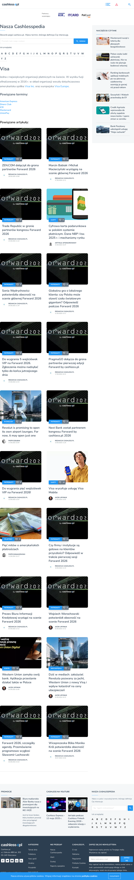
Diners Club (5, 104)
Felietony (8, 539)
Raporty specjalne (57, 866)
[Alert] (117, 4)
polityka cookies (89, 876)
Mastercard (5, 110)
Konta (7, 668)
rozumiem (114, 876)
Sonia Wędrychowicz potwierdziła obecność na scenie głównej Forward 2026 (21, 294)
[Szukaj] (130, 4)
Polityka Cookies (79, 863)
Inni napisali (56, 668)
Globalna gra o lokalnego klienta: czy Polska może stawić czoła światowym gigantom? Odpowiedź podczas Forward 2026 (65, 298)
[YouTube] (12, 860)
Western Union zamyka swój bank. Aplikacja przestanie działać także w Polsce (21, 678)
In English (8, 422)
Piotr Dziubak (14, 441)
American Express (8, 101)
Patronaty (8, 159)
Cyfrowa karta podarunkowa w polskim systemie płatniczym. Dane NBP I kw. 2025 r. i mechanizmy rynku (67, 232)
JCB (2, 107)
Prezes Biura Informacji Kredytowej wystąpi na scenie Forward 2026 (21, 618)
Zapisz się (126, 859)
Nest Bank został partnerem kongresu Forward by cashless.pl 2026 (67, 432)
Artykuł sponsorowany (65, 243)
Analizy (31, 863)
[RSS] (21, 860)
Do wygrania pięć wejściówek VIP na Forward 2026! (21, 490)
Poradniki (32, 867)
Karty (53, 220)
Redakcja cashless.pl (18, 174)
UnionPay (4, 113)
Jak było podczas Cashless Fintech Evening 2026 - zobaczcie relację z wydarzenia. (76, 821)
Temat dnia (32, 849)
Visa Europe (62, 86)
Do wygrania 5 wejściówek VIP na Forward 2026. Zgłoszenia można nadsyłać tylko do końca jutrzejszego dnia (20, 367)
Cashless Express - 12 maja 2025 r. (55, 817)
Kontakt (75, 867)
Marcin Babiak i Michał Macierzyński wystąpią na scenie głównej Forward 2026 (68, 169)
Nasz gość (32, 858)
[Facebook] (3, 860)
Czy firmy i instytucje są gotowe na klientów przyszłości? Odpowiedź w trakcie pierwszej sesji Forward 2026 (66, 553)
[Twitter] (7, 860)
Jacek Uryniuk (61, 497)
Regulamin (76, 858)
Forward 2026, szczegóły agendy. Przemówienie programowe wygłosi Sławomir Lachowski (18, 749)
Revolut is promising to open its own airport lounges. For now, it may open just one (21, 432)
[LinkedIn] (16, 860)
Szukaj (52, 861)
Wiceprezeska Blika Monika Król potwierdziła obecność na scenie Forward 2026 (67, 747)
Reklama (75, 854)
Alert (52, 857)
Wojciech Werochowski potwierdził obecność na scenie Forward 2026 (64, 618)
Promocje (6, 791)
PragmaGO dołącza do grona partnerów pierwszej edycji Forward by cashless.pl (67, 363)
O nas (74, 849)
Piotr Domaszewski (16, 554)
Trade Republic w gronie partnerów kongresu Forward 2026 (21, 230)
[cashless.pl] (10, 4)
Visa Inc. (30, 86)
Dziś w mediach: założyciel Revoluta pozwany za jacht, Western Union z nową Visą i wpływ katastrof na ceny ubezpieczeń (68, 682)
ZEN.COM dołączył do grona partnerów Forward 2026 (20, 167)
